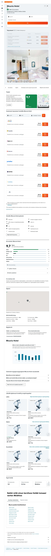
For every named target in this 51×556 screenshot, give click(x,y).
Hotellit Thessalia (34, 548)
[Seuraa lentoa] (2, 19)
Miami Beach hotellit (13, 514)
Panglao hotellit (31, 509)
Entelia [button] (29, 411)
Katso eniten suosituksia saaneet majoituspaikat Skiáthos (39, 447)
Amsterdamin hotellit (32, 512)
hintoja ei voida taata (35, 533)
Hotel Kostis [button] (9, 411)
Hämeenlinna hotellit (13, 516)
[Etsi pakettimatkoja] (2, 13)
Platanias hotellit (31, 511)
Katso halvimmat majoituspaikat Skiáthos (40, 421)
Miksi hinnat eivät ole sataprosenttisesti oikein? (17, 542)
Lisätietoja (9, 205)
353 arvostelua (15, 9)
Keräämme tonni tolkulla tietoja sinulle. (15, 539)
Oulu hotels (11, 519)
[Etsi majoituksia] (2, 8)
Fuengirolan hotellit (12, 509)
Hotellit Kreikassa (26, 548)
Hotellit (13, 548)
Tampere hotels (31, 519)
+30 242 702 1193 (10, 12)
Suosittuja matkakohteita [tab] (13, 500)
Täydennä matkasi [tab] (24, 500)
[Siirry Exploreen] (2, 17)
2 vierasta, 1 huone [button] (12, 19)
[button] (2, 2)
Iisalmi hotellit (11, 507)
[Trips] (2, 23)
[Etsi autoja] (2, 11)
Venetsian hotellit (31, 514)
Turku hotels (11, 523)
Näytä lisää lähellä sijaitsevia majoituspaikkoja (39, 396)
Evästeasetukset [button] (9, 209)
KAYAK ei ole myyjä (11, 537)
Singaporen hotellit (12, 512)
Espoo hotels (30, 521)
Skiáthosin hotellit (9, 549)
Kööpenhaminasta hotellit (14, 511)
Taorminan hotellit (12, 517)
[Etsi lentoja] (2, 5)
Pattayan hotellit (31, 516)
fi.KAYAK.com (8, 548)
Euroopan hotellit (19, 548)
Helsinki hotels (30, 517)
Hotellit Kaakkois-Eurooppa (42, 548)
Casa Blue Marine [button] (10, 437)
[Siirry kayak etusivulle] (8, 2)
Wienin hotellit (31, 507)
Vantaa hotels (11, 521)
